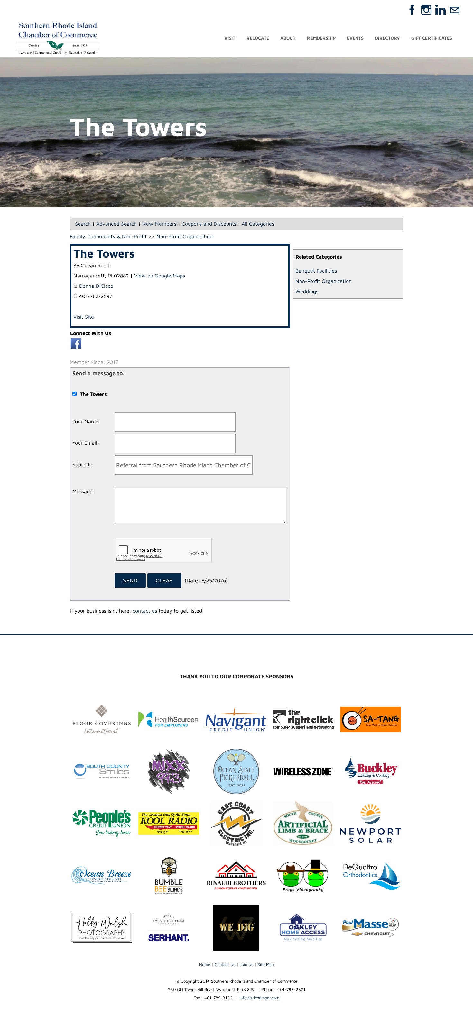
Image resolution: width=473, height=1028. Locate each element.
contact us (145, 611)
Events (355, 38)
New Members (159, 224)
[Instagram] (426, 10)
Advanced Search (116, 224)
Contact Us (225, 964)
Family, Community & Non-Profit (108, 236)
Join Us (246, 964)
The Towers (104, 253)
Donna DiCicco (96, 286)
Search (83, 224)
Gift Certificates (431, 38)
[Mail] (455, 10)
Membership (321, 38)
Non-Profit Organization (323, 281)
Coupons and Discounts (209, 224)
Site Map (266, 964)
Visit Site (83, 317)
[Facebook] (412, 10)
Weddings (306, 291)
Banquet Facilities (316, 271)
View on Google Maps (159, 275)
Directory (387, 38)
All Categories (258, 224)
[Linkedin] (440, 10)
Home (204, 964)
